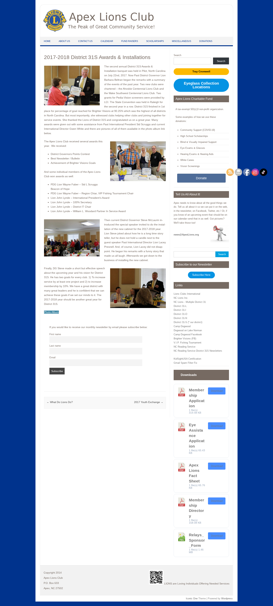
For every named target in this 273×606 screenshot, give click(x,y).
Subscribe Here (201, 274)
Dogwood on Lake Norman (188, 330)
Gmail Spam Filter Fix (185, 362)
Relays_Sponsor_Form (197, 540)
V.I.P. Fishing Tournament (187, 342)
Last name (55, 346)
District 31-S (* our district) (188, 322)
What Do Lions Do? (60, 402)
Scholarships (155, 41)
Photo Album (51, 312)
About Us (64, 41)
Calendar (107, 41)
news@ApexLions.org (186, 234)
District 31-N (180, 318)
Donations (205, 41)
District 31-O (180, 314)
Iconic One (192, 598)
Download (217, 390)
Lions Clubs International (187, 293)
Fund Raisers (129, 41)
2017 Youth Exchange (148, 402)
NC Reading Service (184, 346)
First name (55, 334)
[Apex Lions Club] (99, 30)
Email (52, 357)
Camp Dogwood (182, 326)
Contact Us (85, 41)
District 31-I (180, 310)
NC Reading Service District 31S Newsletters (198, 350)
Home (47, 41)
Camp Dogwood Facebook (188, 334)
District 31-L (180, 306)
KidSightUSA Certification (187, 358)
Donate (201, 178)
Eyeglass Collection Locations (201, 85)
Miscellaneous (181, 41)
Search (177, 55)
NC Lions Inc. (181, 298)
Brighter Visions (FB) (185, 338)
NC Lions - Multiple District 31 (190, 302)
